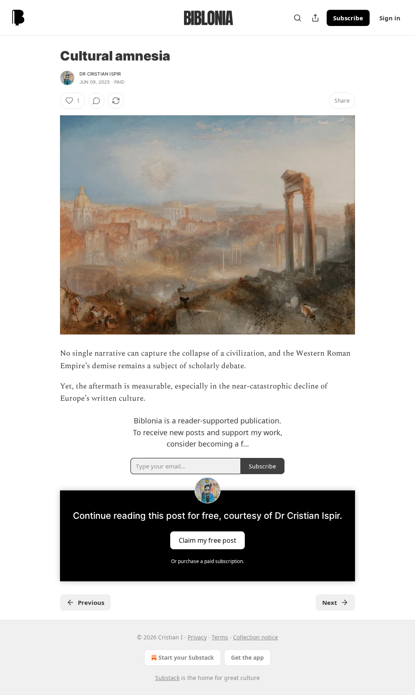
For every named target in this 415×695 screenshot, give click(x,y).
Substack (167, 678)
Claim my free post (207, 540)
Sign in (389, 18)
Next (329, 602)
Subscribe (348, 18)
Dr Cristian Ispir (100, 74)
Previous (91, 602)
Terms (220, 637)
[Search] (297, 18)
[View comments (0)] (96, 101)
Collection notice (255, 637)
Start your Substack (186, 657)
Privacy (197, 637)
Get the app (247, 657)
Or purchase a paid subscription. (207, 561)
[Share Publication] (315, 18)
